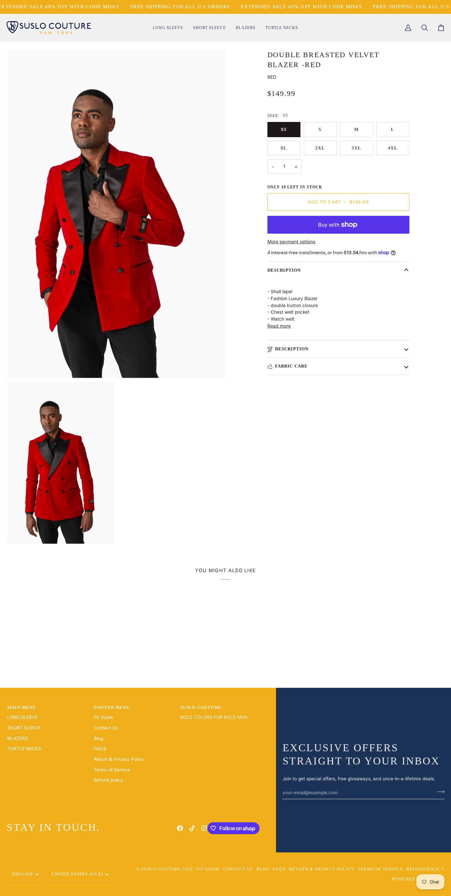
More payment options (291, 241)
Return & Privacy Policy (119, 759)
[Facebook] (180, 828)
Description (284, 270)
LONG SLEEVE (22, 717)
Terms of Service (112, 769)
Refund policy (108, 780)
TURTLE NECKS (24, 748)
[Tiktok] (192, 828)
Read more (279, 326)
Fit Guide (103, 717)
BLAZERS (17, 738)
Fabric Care (291, 366)
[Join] (439, 791)
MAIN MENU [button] (21, 707)
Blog (98, 738)
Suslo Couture (161, 869)
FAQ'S (100, 748)
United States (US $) (77, 874)
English (22, 874)
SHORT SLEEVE (24, 727)
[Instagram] (204, 828)
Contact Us (106, 727)
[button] (168, 28)
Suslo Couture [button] (200, 707)
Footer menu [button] (112, 707)
